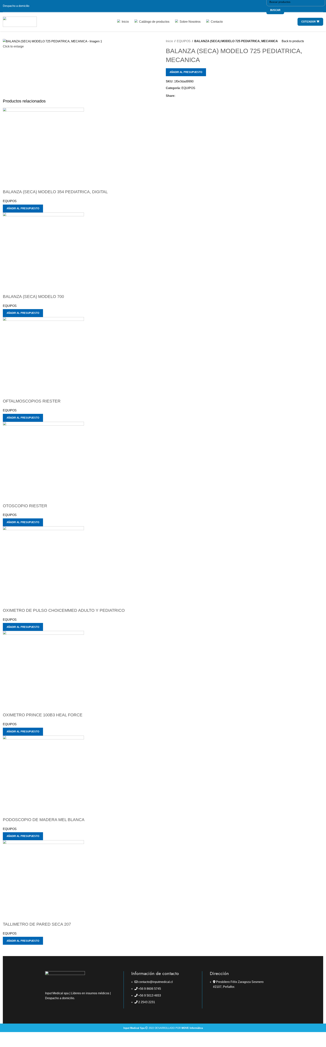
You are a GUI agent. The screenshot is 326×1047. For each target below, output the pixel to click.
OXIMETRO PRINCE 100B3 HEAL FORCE (42, 715)
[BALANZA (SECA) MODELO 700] (43, 252)
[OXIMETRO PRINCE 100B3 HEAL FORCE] (43, 671)
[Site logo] (20, 21)
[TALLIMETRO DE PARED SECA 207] (43, 880)
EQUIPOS (184, 41)
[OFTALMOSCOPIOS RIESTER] (43, 357)
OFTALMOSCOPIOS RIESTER (32, 401)
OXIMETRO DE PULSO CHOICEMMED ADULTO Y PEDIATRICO (64, 610)
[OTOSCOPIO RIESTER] (43, 462)
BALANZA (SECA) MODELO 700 (33, 296)
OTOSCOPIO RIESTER (25, 505)
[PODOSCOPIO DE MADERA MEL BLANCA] (43, 776)
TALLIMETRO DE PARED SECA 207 (37, 924)
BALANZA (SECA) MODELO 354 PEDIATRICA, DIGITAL (55, 191)
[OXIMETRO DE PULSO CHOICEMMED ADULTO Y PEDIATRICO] (43, 566)
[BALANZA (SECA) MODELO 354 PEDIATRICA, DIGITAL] (43, 148)
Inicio (169, 41)
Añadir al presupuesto (186, 72)
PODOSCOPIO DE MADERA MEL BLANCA (44, 819)
